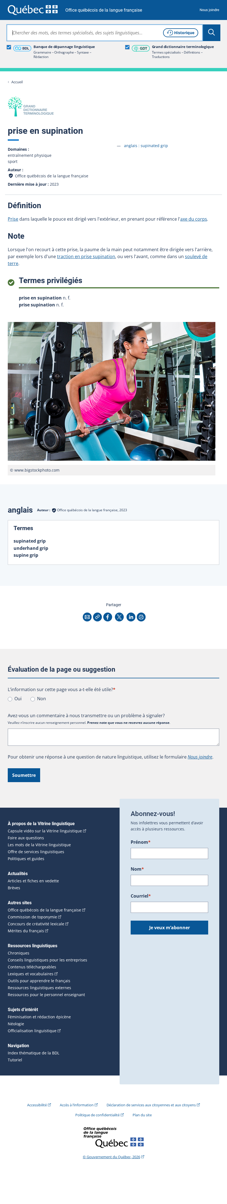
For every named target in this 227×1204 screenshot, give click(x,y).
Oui (18, 699)
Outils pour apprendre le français (39, 981)
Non (41, 699)
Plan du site (142, 1114)
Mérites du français (26, 931)
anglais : (146, 145)
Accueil (17, 82)
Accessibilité (37, 1104)
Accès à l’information (77, 1104)
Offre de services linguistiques (36, 852)
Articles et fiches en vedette (33, 881)
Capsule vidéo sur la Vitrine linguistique (45, 831)
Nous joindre (209, 10)
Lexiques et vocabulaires (30, 974)
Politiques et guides (26, 859)
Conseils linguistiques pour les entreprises (47, 960)
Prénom (141, 842)
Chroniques (18, 953)
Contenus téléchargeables (32, 967)
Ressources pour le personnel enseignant (46, 995)
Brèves (14, 888)
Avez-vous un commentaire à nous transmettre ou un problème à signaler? (86, 715)
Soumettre (24, 775)
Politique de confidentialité (97, 1114)
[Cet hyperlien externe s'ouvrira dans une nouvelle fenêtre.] (33, 10)
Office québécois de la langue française (103, 10)
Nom (137, 869)
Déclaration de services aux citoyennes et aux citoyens (151, 1104)
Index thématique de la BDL (33, 1053)
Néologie (16, 1024)
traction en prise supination (86, 256)
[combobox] (105, 32)
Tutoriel (15, 1060)
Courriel (141, 896)
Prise (13, 219)
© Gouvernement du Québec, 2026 (111, 1156)
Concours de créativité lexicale (36, 924)
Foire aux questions (26, 838)
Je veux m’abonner (169, 928)
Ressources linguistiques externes (39, 988)
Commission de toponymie (32, 917)
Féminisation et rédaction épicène (39, 1017)
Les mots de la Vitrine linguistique (39, 845)
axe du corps (193, 219)
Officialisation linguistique (32, 1031)
